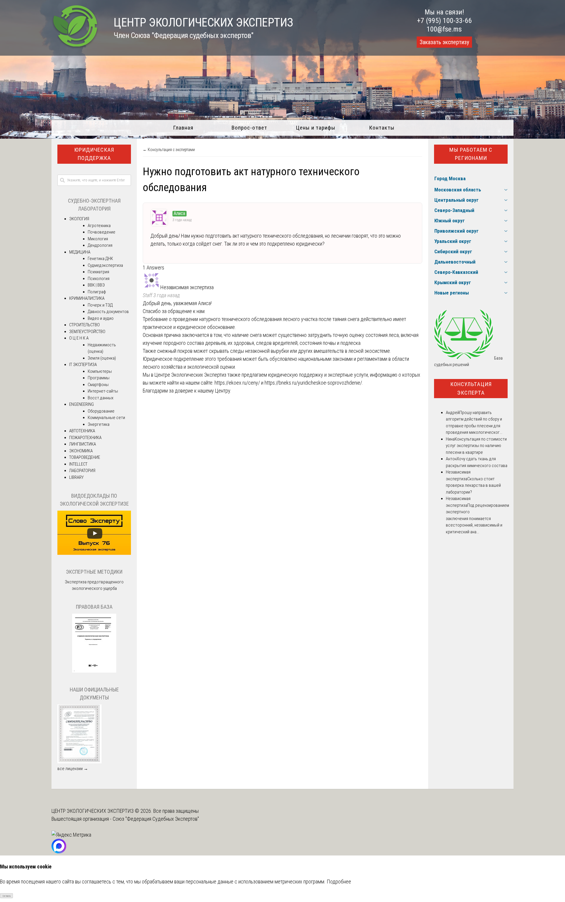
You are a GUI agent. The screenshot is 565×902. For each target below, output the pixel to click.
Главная (183, 127)
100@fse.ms (444, 29)
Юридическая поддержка (94, 154)
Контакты (382, 127)
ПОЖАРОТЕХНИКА (85, 437)
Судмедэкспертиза (105, 265)
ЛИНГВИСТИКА (82, 444)
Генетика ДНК (100, 258)
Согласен (7, 896)
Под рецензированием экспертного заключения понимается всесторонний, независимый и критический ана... (477, 518)
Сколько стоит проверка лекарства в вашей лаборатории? (473, 485)
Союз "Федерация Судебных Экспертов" (156, 819)
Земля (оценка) (102, 358)
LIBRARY (76, 477)
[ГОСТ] (94, 671)
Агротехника (99, 225)
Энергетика (98, 424)
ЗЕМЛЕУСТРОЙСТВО (87, 331)
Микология (98, 238)
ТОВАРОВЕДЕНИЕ (84, 457)
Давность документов (108, 311)
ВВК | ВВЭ (96, 285)
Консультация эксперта (471, 388)
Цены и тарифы (315, 127)
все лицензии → (72, 768)
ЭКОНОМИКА (81, 451)
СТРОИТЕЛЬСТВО (84, 324)
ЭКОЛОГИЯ (79, 218)
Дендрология (100, 245)
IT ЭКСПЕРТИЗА (83, 364)
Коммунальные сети (106, 417)
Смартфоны (98, 384)
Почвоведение (101, 232)
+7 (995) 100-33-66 (444, 20)
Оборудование (101, 411)
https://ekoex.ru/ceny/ (237, 383)
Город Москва (450, 178)
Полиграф (97, 291)
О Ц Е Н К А (79, 338)
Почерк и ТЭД (100, 305)
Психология (98, 278)
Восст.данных (100, 397)
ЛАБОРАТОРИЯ (82, 470)
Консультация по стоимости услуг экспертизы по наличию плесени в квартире (476, 445)
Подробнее (339, 881)
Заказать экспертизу (444, 42)
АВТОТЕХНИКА (82, 430)
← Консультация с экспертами (169, 149)
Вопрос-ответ (249, 127)
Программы (98, 377)
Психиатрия (98, 271)
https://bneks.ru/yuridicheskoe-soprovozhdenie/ (313, 383)
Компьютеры (100, 371)
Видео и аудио (101, 318)
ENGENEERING (81, 404)
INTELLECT (78, 464)
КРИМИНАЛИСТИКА (86, 298)
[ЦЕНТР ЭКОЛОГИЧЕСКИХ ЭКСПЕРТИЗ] (75, 47)
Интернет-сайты (103, 391)
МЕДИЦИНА (79, 252)
